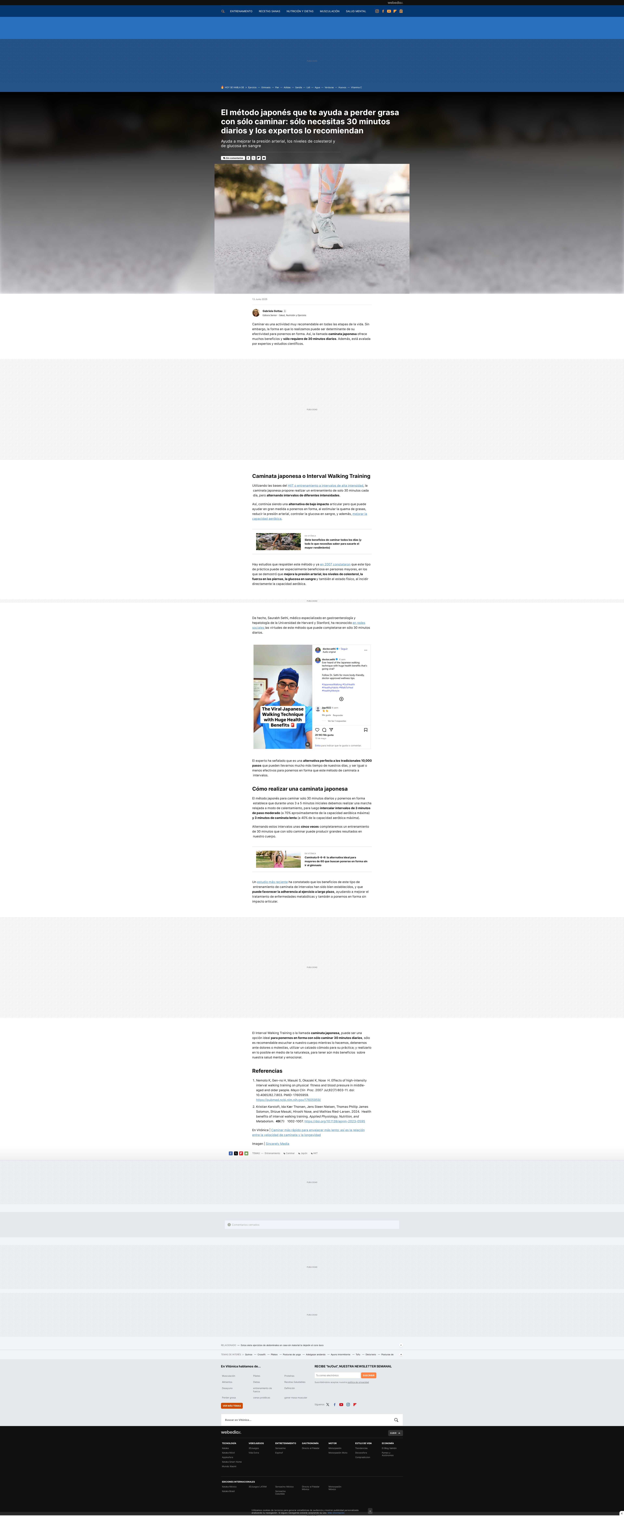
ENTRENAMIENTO (241, 11)
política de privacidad (358, 1382)
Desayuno (227, 1388)
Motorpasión (335, 1448)
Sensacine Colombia (280, 1492)
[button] (274, 311)
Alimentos (227, 1382)
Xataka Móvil (228, 1452)
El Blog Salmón (389, 1448)
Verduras (329, 87)
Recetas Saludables (294, 1382)
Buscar (396, 1420)
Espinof (279, 1452)
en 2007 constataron (335, 564)
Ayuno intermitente (341, 1354)
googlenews (401, 11)
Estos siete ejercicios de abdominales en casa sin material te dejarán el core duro (282, 1345)
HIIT (315, 1153)
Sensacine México (284, 1486)
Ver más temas (232, 1405)
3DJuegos (254, 1448)
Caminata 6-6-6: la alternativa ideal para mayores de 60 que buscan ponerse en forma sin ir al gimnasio (336, 861)
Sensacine (280, 1448)
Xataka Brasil (228, 1491)
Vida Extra (254, 1452)
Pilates (274, 1354)
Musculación (228, 1375)
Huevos (342, 87)
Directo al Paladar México (310, 1488)
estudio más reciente (272, 882)
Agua (317, 87)
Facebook (383, 11)
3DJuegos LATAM (258, 1486)
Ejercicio (252, 87)
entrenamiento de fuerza (262, 1390)
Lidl (308, 87)
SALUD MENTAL (356, 11)
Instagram (377, 11)
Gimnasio (266, 87)
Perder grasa (229, 1397)
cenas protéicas (261, 1397)
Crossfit (262, 1354)
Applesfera (227, 1457)
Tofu (358, 1354)
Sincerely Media (277, 1144)
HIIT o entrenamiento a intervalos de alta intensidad (325, 485)
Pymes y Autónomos (388, 1454)
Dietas (256, 1382)
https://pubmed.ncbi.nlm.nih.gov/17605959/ (288, 1100)
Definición (289, 1388)
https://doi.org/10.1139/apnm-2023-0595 (335, 1121)
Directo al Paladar (310, 1448)
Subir (393, 1433)
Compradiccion (362, 1457)
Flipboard (395, 11)
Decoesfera (361, 1452)
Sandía (298, 87)
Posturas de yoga (292, 1354)
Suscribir (369, 1375)
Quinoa (249, 1354)
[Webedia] (395, 3)
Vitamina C (356, 87)
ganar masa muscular (295, 1397)
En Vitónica (310, 536)
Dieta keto (371, 1354)
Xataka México (229, 1486)
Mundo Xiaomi (229, 1466)
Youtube (389, 11)
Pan (277, 87)
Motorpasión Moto (338, 1452)
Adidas (287, 87)
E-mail (264, 158)
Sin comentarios (234, 158)
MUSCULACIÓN (329, 11)
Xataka (225, 1448)
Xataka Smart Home (232, 1461)
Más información (336, 1512)
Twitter (253, 158)
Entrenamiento (272, 1153)
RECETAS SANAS (269, 11)
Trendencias (361, 1448)
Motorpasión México (335, 1488)
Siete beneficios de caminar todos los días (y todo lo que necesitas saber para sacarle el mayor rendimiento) (333, 543)
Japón (304, 1153)
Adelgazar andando (316, 1354)
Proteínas (289, 1375)
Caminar (290, 1153)
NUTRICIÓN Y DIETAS (300, 11)
